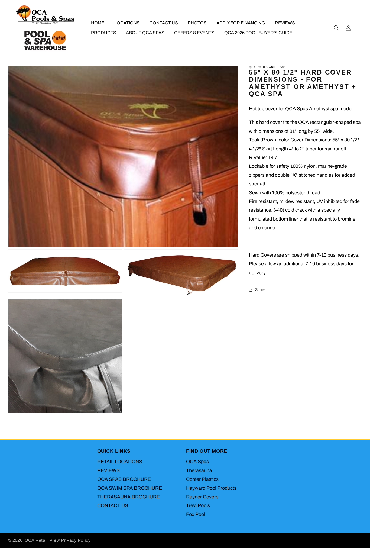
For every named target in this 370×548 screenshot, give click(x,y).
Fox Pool (195, 514)
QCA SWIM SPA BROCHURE (129, 488)
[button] (336, 28)
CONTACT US (112, 505)
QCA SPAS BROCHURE (124, 479)
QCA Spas (197, 462)
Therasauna (199, 470)
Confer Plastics (202, 479)
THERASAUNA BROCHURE (128, 497)
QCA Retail (36, 540)
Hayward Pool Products (211, 488)
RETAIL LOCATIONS (119, 462)
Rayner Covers (202, 497)
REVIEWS (108, 470)
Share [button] (260, 290)
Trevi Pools (198, 505)
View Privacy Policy (70, 540)
